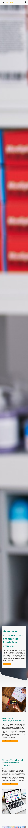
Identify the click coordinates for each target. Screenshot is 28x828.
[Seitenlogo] (7, 2)
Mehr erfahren (7, 664)
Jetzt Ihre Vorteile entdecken (10, 741)
